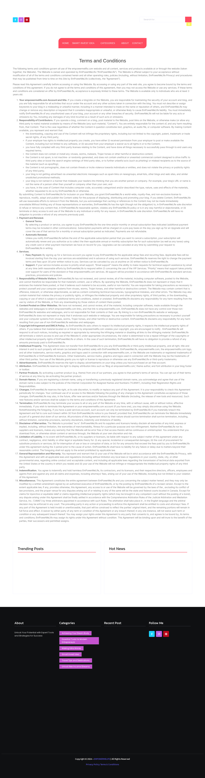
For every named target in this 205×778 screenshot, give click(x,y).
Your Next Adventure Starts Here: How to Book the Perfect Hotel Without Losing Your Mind (126, 574)
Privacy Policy (93, 764)
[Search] (188, 19)
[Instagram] (21, 19)
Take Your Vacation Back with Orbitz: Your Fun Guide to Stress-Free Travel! (76, 576)
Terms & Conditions (109, 764)
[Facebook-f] (15, 19)
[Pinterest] (26, 19)
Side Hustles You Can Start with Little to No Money (166, 577)
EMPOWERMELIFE (102, 759)
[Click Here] (189, 24)
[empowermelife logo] (101, 21)
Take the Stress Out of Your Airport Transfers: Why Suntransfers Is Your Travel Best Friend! (36, 576)
